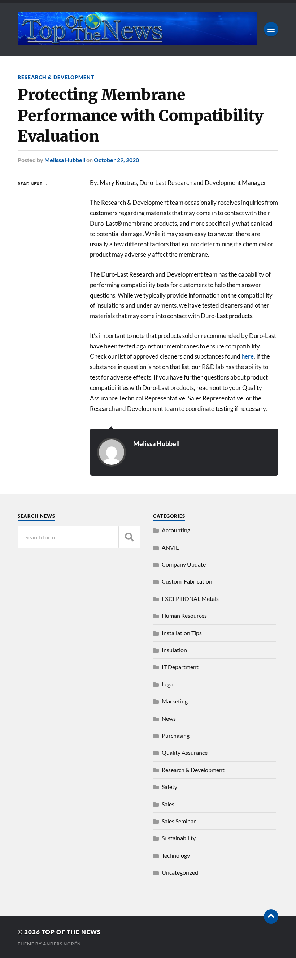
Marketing (175, 701)
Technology (176, 855)
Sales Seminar (179, 821)
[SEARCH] (129, 537)
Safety (169, 786)
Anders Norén (62, 943)
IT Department (180, 666)
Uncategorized (180, 872)
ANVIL (170, 547)
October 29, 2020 (116, 159)
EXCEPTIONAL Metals (190, 598)
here (247, 356)
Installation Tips (182, 632)
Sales (168, 804)
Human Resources (184, 615)
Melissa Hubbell (64, 159)
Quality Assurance (185, 752)
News (169, 718)
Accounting (176, 529)
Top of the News (71, 932)
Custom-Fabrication (187, 581)
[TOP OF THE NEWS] (137, 41)
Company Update (184, 564)
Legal (168, 684)
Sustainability (179, 838)
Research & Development (56, 77)
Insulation (174, 649)
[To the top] (271, 916)
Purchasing (176, 735)
